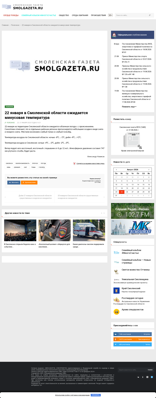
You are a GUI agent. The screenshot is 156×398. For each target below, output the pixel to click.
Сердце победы (11, 15)
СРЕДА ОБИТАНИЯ (80, 15)
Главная (5, 25)
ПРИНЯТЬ (96, 395)
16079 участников (134, 339)
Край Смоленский (131, 288)
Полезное (15, 25)
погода (43, 163)
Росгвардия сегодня (132, 298)
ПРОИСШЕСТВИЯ (98, 15)
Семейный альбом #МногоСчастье (38, 15)
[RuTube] (147, 377)
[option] (20, 234)
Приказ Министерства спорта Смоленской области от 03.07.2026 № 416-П (136, 59)
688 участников (134, 344)
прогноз (35, 163)
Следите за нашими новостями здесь (90, 163)
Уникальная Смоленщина (135, 279)
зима (8, 167)
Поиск (150, 370)
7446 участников (134, 334)
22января (17, 167)
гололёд (42, 167)
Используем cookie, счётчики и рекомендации (72, 395)
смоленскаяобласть (22, 163)
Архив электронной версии (132, 151)
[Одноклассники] (143, 377)
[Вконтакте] (138, 377)
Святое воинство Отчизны (136, 269)
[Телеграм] (152, 377)
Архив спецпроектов (132, 309)
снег (25, 167)
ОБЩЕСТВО (64, 15)
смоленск (9, 163)
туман (33, 167)
